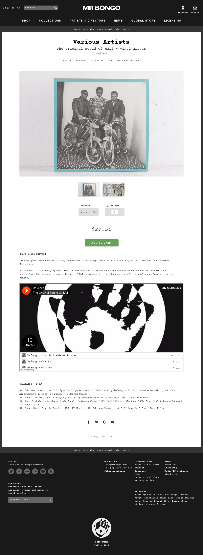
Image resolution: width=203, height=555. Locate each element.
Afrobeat (81, 60)
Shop (26, 20)
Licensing (172, 20)
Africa (67, 60)
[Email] (112, 422)
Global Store (143, 20)
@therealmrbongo (114, 471)
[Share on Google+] (104, 422)
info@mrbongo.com (115, 464)
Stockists (171, 474)
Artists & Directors (87, 20)
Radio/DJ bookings (176, 471)
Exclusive (97, 60)
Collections (50, 20)
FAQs (137, 474)
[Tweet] (97, 422)
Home (75, 29)
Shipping (140, 471)
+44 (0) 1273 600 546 (118, 467)
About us (170, 464)
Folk (110, 60)
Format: (85, 205)
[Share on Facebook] (89, 422)
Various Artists (101, 42)
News (118, 20)
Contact (139, 467)
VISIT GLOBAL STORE (147, 464)
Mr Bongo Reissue (128, 60)
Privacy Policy (144, 480)
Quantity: (113, 205)
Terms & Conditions (147, 477)
